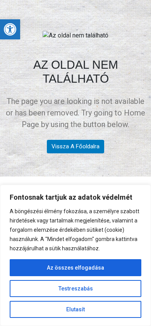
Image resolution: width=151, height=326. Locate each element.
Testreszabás (75, 288)
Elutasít (75, 309)
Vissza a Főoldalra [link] (75, 146)
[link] (10, 29)
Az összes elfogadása (75, 268)
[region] (75, 255)
